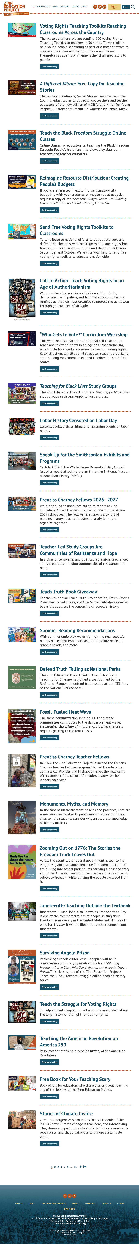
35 (75, 1166)
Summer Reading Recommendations (77, 630)
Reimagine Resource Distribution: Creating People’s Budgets (84, 181)
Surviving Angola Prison (65, 952)
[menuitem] (41, 7)
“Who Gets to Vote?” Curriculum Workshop (84, 334)
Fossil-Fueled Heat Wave (65, 712)
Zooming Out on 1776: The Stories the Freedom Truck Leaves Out (80, 851)
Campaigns (65, 7)
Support (75, 7)
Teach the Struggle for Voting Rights (78, 1004)
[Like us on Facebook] (65, 1196)
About (84, 7)
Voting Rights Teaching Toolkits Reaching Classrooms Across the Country (83, 29)
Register (69, 1209)
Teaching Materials (41, 7)
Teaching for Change (96, 1218)
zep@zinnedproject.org (73, 1223)
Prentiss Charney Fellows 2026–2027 (79, 499)
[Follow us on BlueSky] (69, 1196)
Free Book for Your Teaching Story (75, 1079)
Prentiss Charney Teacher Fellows (74, 756)
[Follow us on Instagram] (74, 1196)
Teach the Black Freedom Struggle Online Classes (83, 136)
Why (32, 1203)
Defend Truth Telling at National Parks (80, 669)
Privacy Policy (69, 1235)
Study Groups (78, 386)
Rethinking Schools (69, 1218)
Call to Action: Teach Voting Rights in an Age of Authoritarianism (82, 283)
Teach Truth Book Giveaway (68, 591)
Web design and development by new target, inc (69, 1230)
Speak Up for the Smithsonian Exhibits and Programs (85, 457)
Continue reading (49, 66)
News (55, 7)
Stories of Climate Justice (66, 1113)
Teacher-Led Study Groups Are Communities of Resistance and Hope (78, 549)
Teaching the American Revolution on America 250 (79, 1041)
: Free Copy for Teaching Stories (82, 86)
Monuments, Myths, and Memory (74, 803)
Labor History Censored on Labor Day (78, 420)
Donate (106, 1203)
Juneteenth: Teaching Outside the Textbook (85, 905)
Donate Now (114, 7)
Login (125, 7)
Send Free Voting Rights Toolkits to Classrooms (77, 230)
